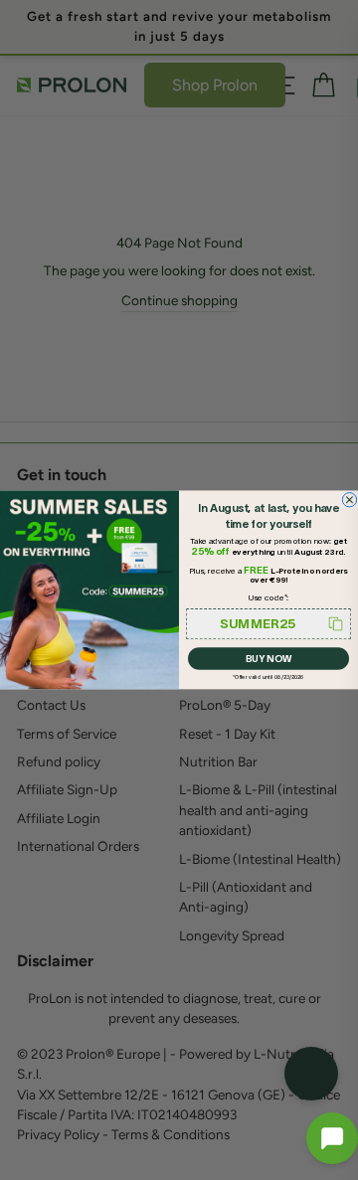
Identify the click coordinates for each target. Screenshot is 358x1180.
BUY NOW (269, 658)
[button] (332, 1138)
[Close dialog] (349, 500)
